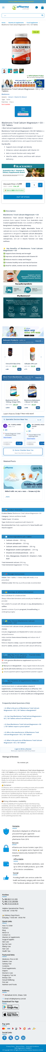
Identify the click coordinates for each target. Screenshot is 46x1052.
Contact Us (6, 935)
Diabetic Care (7, 961)
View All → (39, 341)
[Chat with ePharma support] (36, 7)
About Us (5, 932)
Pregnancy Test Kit (9, 975)
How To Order (7, 926)
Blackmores (5, 94)
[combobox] (23, 15)
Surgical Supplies (8, 939)
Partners (5, 928)
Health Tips (6, 951)
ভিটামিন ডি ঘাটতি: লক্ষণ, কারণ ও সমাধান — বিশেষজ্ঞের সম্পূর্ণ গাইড (22, 491)
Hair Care (5, 949)
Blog (4, 930)
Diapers (5, 971)
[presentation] (5, 356)
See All (39, 420)
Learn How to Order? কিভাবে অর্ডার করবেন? (18, 413)
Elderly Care (6, 946)
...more (7, 497)
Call (20, 443)
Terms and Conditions (32, 1046)
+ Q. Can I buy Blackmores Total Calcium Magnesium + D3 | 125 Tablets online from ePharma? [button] (23, 717)
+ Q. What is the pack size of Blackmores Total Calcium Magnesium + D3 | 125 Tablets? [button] (23, 741)
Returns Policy (20, 1046)
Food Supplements (9, 968)
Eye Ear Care (6, 944)
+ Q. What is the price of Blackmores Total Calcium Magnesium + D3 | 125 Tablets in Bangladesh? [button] (21, 709)
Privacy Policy (10, 1046)
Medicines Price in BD (10, 959)
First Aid (5, 982)
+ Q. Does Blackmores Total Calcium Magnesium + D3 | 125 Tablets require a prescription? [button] (22, 725)
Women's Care (7, 973)
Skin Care (5, 942)
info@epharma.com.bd (17, 999)
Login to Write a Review (23, 750)
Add (19, 369)
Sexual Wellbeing (8, 980)
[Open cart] (42, 7)
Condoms (5, 966)
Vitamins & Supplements (11, 937)
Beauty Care (6, 978)
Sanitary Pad (6, 964)
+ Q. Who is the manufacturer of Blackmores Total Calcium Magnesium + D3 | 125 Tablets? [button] (21, 733)
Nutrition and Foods (9, 984)
